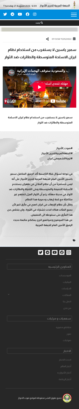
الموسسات (65, 275)
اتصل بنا (67, 301)
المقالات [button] (66, 295)
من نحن (67, 308)
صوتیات (67, 340)
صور (69, 333)
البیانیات (67, 282)
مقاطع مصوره (63, 327)
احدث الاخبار (65, 359)
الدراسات (66, 288)
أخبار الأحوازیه (64, 372)
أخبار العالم (65, 366)
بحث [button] (38, 23)
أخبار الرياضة (65, 379)
